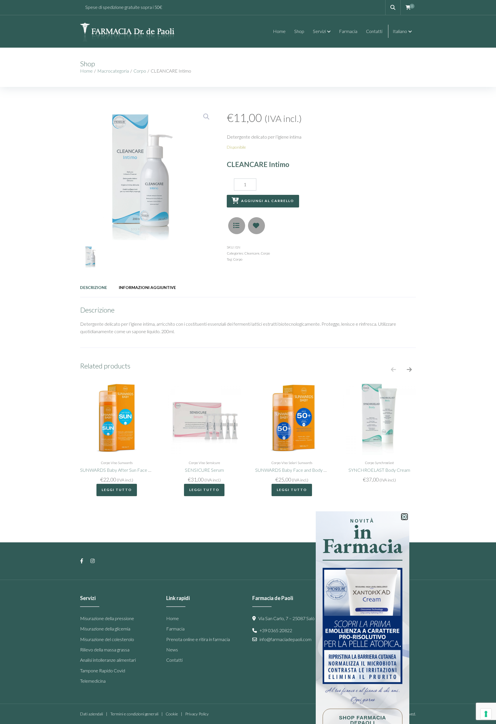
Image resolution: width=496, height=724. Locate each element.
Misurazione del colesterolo (107, 639)
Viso (114, 463)
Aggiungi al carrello (267, 201)
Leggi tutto (117, 490)
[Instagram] (92, 561)
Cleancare (251, 253)
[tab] (93, 287)
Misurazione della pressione (107, 618)
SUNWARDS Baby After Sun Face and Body (123, 470)
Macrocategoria (113, 70)
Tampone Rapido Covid (102, 670)
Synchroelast (384, 463)
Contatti (174, 660)
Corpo (139, 70)
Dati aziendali (91, 713)
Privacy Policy (197, 713)
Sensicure (213, 463)
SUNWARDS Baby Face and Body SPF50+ (297, 470)
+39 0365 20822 (276, 630)
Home (86, 70)
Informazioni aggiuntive (147, 287)
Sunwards (125, 463)
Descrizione (93, 287)
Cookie (172, 713)
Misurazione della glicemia (105, 628)
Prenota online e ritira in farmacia (198, 639)
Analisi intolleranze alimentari (108, 660)
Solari (292, 463)
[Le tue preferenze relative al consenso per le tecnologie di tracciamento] (485, 714)
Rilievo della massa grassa (104, 649)
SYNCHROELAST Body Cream (379, 470)
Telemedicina (93, 681)
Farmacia (175, 628)
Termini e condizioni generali (134, 713)
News (172, 649)
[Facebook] (81, 561)
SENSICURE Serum (204, 470)
